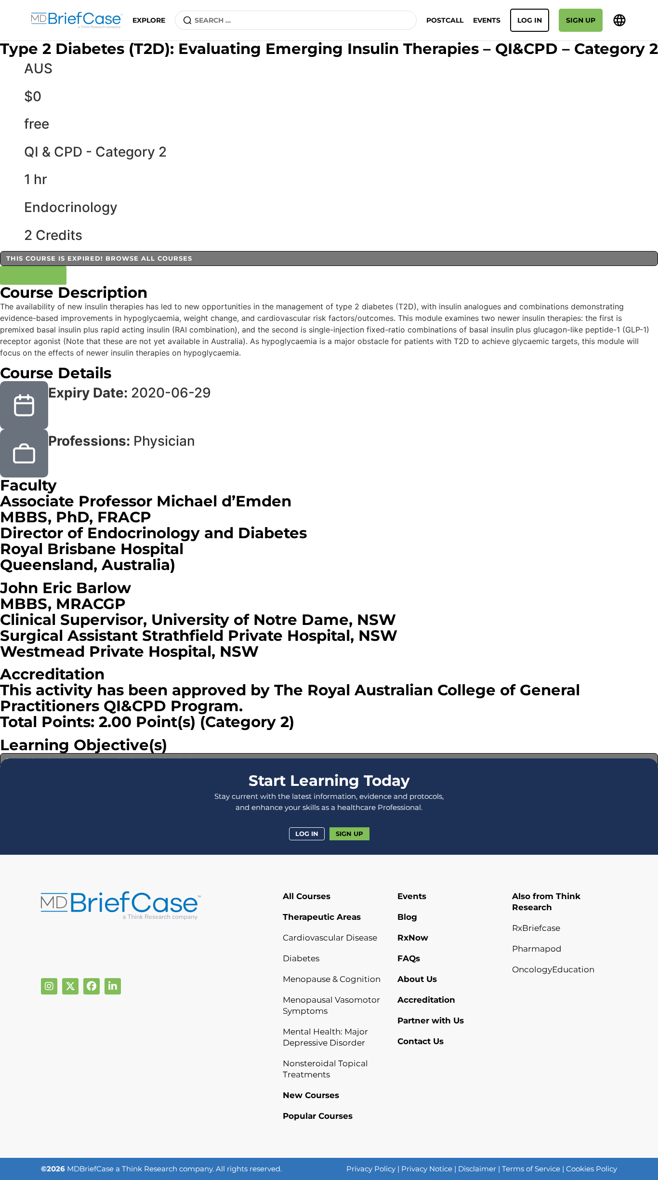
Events (486, 20)
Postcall (444, 20)
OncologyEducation (553, 969)
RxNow (412, 937)
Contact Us (420, 1041)
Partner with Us (430, 1020)
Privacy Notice (426, 1168)
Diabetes (301, 958)
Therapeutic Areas (322, 917)
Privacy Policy (370, 1168)
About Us (417, 979)
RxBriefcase (536, 928)
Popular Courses (318, 1116)
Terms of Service (531, 1168)
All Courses (306, 896)
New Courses (311, 1095)
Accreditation (426, 1000)
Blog (407, 917)
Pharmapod (537, 949)
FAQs (408, 958)
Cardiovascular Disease (330, 937)
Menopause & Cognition (332, 979)
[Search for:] (296, 20)
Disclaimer (477, 1168)
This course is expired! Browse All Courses (99, 258)
